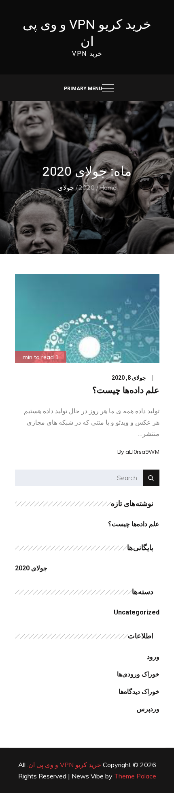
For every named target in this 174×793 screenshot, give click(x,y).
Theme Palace (135, 776)
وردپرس (148, 709)
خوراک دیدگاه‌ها (139, 691)
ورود (153, 657)
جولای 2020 (31, 568)
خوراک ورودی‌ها (138, 674)
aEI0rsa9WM (142, 451)
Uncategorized (136, 612)
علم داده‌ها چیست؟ (125, 390)
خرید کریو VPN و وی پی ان (64, 765)
